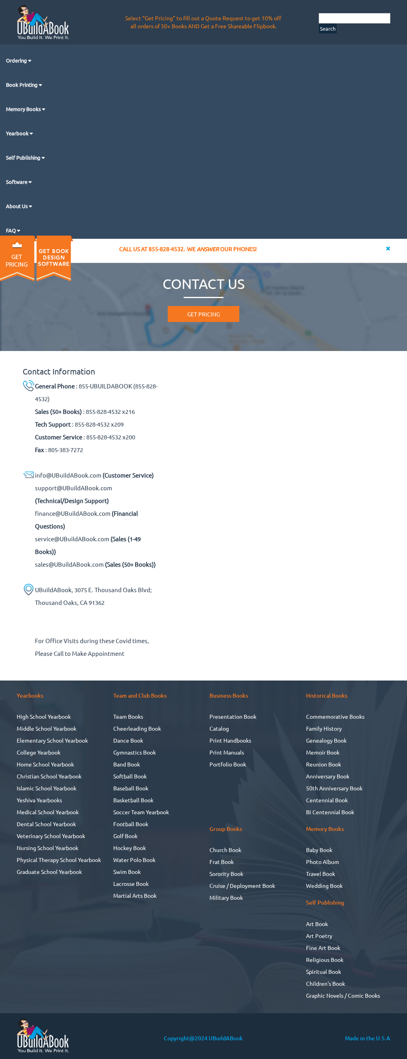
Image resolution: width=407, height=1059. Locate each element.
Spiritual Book (323, 971)
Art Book (317, 923)
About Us (17, 206)
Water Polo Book (134, 859)
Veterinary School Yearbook (51, 835)
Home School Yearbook (45, 764)
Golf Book (125, 835)
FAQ (11, 230)
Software (17, 181)
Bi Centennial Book (330, 811)
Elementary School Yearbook (52, 740)
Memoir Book (322, 752)
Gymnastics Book (134, 752)
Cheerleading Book (137, 728)
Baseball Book (130, 788)
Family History (324, 728)
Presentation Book (232, 716)
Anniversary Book (327, 776)
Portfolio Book (227, 764)
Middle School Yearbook (46, 728)
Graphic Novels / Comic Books (343, 995)
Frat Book (221, 861)
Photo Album (322, 861)
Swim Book (127, 871)
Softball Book (130, 776)
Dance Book (128, 740)
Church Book (225, 849)
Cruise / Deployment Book (242, 885)
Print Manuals (226, 752)
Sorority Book (226, 873)
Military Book (226, 897)
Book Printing (22, 84)
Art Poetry (319, 935)
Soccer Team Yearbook (141, 811)
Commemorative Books (335, 716)
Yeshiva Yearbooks (39, 800)
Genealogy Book (326, 740)
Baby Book (319, 849)
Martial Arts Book (135, 895)
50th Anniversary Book (334, 788)
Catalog (219, 728)
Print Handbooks (230, 740)
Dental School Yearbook (46, 823)
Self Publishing (24, 157)
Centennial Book (327, 800)
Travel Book (320, 873)
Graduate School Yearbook (49, 871)
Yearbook (18, 133)
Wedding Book (324, 885)
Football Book (130, 823)
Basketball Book (133, 800)
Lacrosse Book (131, 883)
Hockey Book (129, 847)
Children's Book (325, 983)
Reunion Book (323, 764)
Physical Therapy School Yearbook (59, 859)
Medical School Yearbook (48, 811)
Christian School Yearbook (49, 776)
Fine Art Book (323, 947)
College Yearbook (38, 752)
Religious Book (324, 959)
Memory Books (24, 108)
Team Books (128, 716)
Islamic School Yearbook (46, 788)
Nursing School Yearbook (47, 847)
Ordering (17, 60)
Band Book (126, 764)
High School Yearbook (44, 716)
